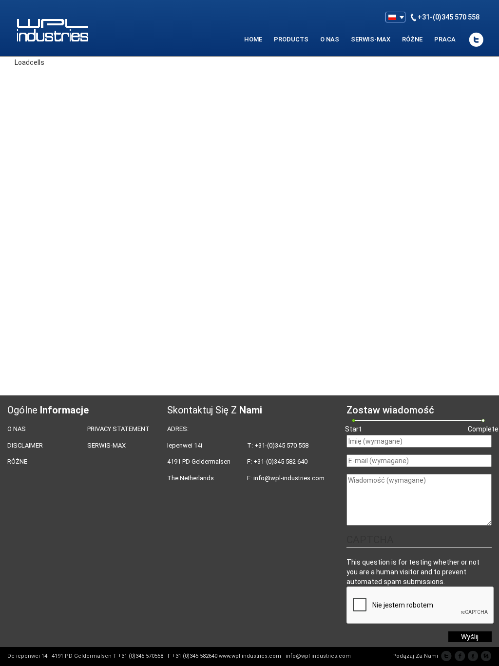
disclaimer (25, 445)
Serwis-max (106, 445)
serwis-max (370, 39)
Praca (445, 39)
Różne (412, 39)
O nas (16, 428)
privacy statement (118, 428)
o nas (329, 39)
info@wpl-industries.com (289, 478)
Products (291, 39)
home (253, 39)
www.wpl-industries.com (250, 656)
